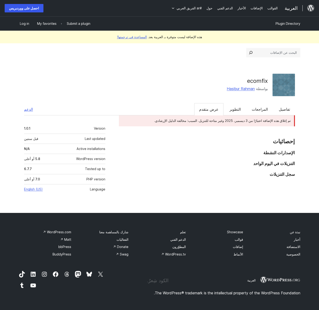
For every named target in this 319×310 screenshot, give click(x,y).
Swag (122, 254)
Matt (65, 239)
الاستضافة (293, 247)
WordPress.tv (173, 254)
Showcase (235, 232)
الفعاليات (122, 239)
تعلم (183, 232)
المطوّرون (179, 247)
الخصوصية (293, 254)
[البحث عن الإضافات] (250, 52)
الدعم (28, 109)
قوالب (239, 239)
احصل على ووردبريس (24, 8)
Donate (120, 247)
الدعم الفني (178, 239)
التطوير (235, 109)
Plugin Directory (288, 24)
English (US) (33, 189)
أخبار (297, 239)
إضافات (238, 247)
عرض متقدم (209, 109)
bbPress (64, 247)
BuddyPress (62, 254)
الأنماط (238, 254)
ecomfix (257, 80)
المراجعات (260, 109)
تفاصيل (284, 109)
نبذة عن (295, 232)
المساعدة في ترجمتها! (132, 37)
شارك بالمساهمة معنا (113, 232)
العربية (251, 280)
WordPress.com (57, 232)
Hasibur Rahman (241, 88)
